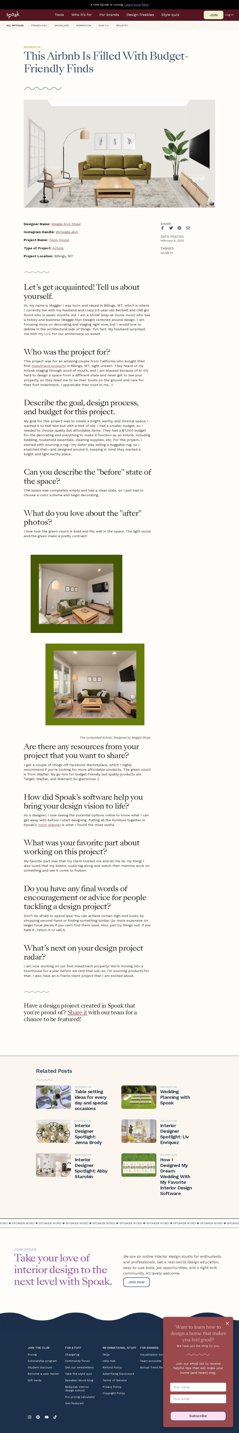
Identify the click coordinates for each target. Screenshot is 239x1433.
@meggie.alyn (67, 232)
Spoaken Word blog (79, 1380)
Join (214, 15)
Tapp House (59, 240)
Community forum (77, 1361)
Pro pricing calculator (80, 1397)
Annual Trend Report (154, 1367)
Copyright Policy (114, 1393)
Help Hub (109, 1361)
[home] (19, 15)
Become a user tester (43, 1373)
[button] (59, 14)
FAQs (106, 1354)
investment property (49, 366)
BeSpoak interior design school (77, 1388)
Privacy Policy (112, 1387)
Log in (229, 14)
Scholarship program (42, 1361)
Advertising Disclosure (118, 1373)
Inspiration (32, 47)
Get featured (74, 1403)
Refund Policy (112, 1367)
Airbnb (57, 248)
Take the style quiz (78, 1373)
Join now (136, 1282)
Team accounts (150, 1361)
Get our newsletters (79, 1367)
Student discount (40, 1367)
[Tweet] (171, 228)
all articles (15, 25)
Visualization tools (153, 1354)
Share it (77, 1012)
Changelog (72, 1354)
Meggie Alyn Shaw (66, 224)
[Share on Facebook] (162, 228)
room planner (49, 825)
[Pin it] (179, 228)
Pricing (32, 1354)
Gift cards (35, 1380)
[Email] (188, 228)
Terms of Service (115, 1380)
